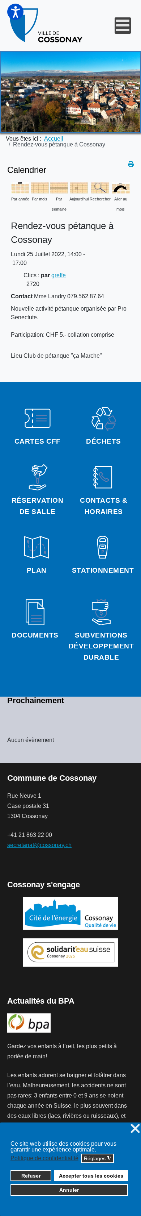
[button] (15, 12)
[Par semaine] (59, 187)
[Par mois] (40, 187)
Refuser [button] (30, 1176)
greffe (58, 275)
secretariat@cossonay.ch (39, 845)
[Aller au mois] (121, 187)
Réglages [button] (97, 1158)
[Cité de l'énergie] (70, 913)
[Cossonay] (46, 25)
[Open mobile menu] (123, 25)
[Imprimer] (131, 164)
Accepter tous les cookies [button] (91, 1176)
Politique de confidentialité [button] (44, 1158)
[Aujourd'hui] (79, 187)
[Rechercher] (100, 187)
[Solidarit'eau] (70, 952)
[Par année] (20, 187)
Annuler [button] (69, 1190)
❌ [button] (135, 1129)
